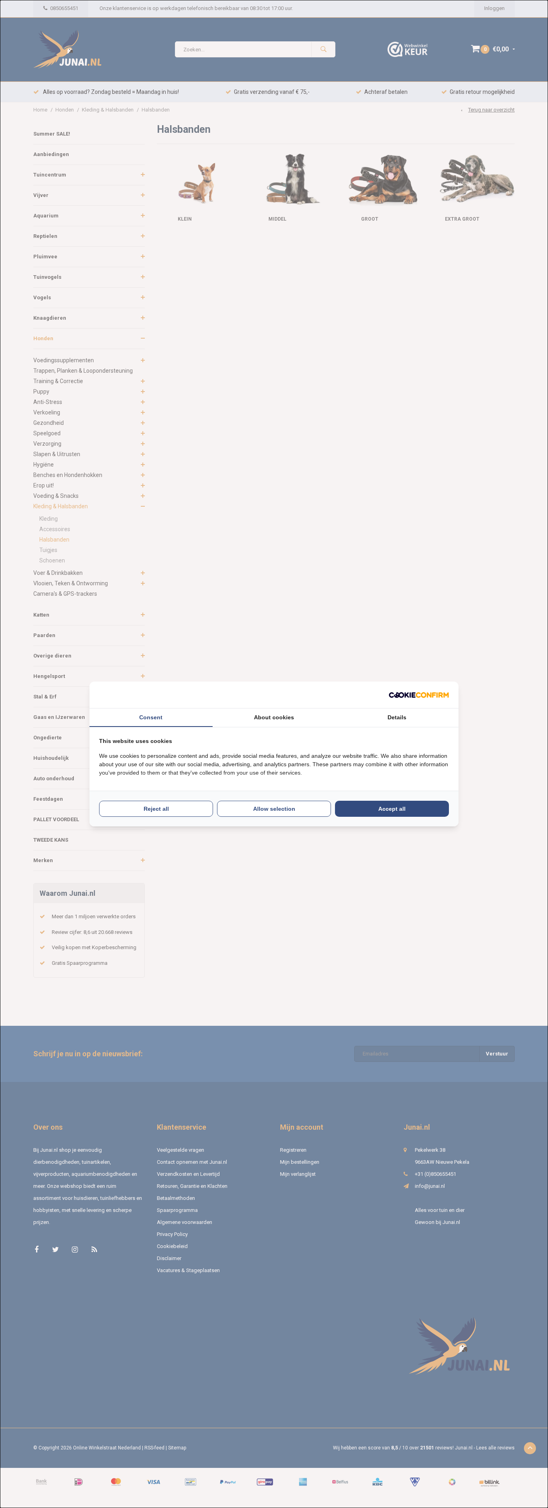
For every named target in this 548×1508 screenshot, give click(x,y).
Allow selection (274, 809)
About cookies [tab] (274, 717)
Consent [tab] (150, 717)
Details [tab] (397, 717)
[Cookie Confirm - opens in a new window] (419, 695)
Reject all (156, 809)
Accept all (392, 809)
